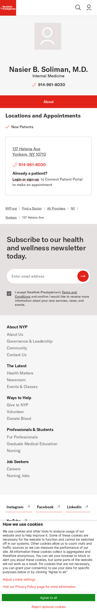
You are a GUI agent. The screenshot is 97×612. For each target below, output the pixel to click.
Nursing (14, 450)
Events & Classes (22, 386)
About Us (15, 334)
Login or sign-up (25, 179)
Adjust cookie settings (19, 579)
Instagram (15, 507)
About (49, 101)
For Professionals (22, 437)
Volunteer (15, 411)
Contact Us (16, 354)
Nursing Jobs (18, 475)
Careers (14, 468)
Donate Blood (19, 418)
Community (17, 348)
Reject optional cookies (49, 607)
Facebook (45, 507)
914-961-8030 (51, 84)
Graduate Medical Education (32, 443)
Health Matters (20, 373)
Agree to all (48, 598)
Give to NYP (17, 404)
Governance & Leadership (30, 341)
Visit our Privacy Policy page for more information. (39, 586)
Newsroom (16, 379)
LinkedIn (74, 507)
